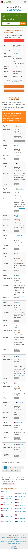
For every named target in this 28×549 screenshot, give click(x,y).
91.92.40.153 (6, 515)
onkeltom (19, 126)
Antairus (18, 302)
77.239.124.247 (21, 496)
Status (13, 543)
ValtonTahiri (20, 189)
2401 (12, 470)
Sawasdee (20, 236)
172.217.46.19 (7, 510)
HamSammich (18, 327)
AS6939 (15, 53)
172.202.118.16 (21, 493)
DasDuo (19, 164)
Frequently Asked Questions (17, 541)
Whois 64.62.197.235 (14, 91)
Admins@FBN (20, 422)
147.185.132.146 (7, 496)
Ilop (18, 356)
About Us (7, 541)
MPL (17, 146)
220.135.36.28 (7, 504)
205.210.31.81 (7, 492)
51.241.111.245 (7, 517)
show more (22, 208)
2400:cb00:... (20, 499)
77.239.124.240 (21, 515)
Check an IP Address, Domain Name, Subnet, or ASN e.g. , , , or (13, 17)
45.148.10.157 (21, 521)
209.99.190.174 (7, 509)
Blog (2, 541)
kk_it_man (20, 444)
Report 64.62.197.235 (14, 87)
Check (23, 23)
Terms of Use (20, 537)
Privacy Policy (13, 539)
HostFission (20, 403)
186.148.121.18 (7, 502)
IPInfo (15, 82)
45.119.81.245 (7, 498)
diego (19, 275)
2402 (16, 470)
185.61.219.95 (21, 509)
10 (6, 470)
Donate (18, 543)
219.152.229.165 (21, 505)
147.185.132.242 (21, 512)
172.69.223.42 (21, 518)
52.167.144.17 (7, 521)
